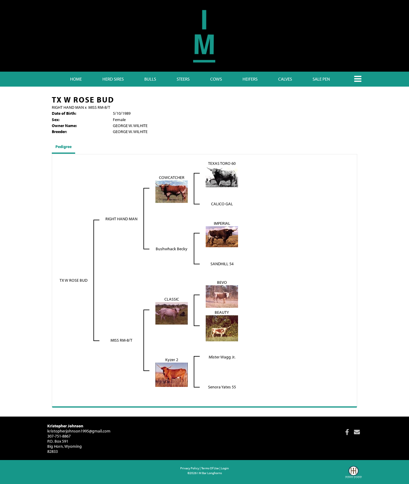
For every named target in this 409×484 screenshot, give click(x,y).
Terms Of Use (210, 468)
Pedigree (63, 146)
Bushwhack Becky (171, 248)
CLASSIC (171, 299)
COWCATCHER (171, 177)
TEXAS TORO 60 (222, 163)
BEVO (222, 282)
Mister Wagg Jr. (222, 357)
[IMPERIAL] (222, 236)
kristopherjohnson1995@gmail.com (78, 431)
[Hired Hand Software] (353, 475)
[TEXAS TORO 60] (222, 176)
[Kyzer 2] (171, 374)
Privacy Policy (189, 468)
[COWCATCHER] (171, 191)
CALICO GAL (222, 203)
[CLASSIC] (171, 313)
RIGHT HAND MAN (68, 107)
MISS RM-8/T (99, 107)
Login (225, 468)
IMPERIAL (222, 223)
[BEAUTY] (222, 328)
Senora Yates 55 (222, 387)
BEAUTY (222, 312)
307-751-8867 (59, 436)
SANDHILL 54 (222, 263)
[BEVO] (222, 296)
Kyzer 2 (171, 359)
